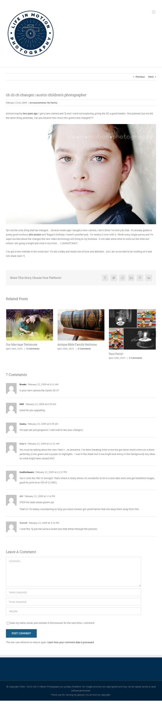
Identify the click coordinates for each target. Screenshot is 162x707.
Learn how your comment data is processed (70, 648)
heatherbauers (27, 478)
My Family (52, 102)
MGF (22, 410)
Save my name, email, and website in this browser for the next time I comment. (52, 629)
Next (151, 76)
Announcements (38, 102)
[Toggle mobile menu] (154, 12)
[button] (9, 337)
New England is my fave (72, 344)
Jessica (23, 430)
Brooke (23, 390)
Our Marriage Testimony (124, 344)
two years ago (30, 113)
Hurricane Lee (15, 360)
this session (35, 234)
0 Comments (38, 364)
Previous (140, 76)
